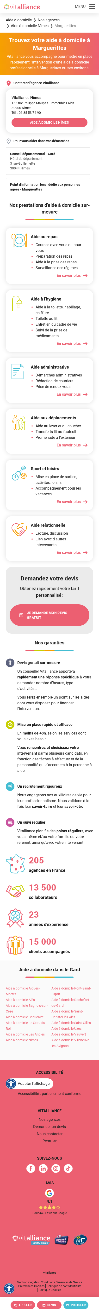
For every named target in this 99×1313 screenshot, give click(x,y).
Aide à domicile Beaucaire (24, 1017)
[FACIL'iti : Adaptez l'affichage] (9, 1288)
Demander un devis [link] (49, 1126)
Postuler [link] (49, 1141)
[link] (30, 113)
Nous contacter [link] (49, 1134)
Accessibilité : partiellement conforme (49, 1093)
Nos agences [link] (50, 1119)
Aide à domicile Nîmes (22, 1040)
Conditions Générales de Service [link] (61, 1282)
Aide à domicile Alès (20, 1000)
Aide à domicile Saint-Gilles (71, 1023)
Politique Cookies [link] (49, 1290)
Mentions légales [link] (28, 1282)
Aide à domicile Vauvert (68, 1034)
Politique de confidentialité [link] (64, 1286)
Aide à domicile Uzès (66, 1028)
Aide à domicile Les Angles (25, 1034)
